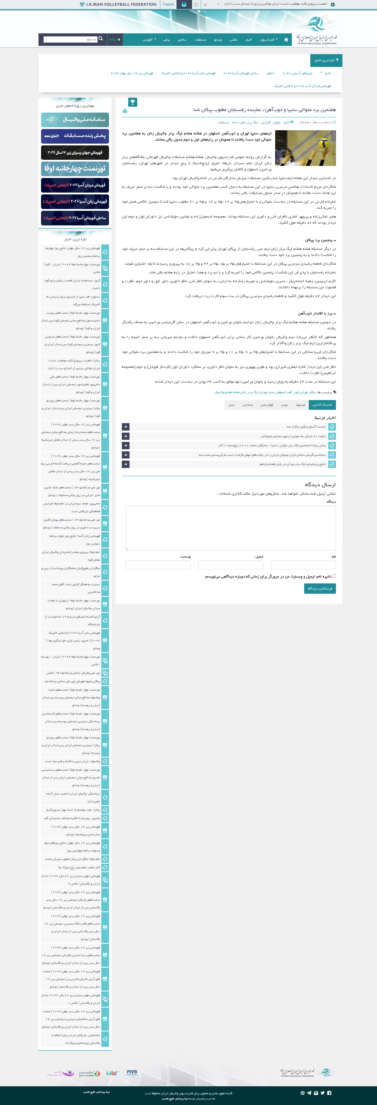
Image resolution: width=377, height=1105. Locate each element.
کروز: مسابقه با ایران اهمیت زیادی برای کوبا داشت (72, 284)
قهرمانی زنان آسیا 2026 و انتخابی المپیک (188, 73)
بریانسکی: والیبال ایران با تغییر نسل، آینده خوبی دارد (73, 797)
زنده (113, 39)
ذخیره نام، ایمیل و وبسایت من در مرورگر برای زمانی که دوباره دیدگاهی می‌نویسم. (268, 576)
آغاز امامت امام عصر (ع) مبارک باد (79, 867)
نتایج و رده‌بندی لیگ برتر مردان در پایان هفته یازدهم (293, 464)
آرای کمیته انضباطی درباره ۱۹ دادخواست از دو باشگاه (72, 620)
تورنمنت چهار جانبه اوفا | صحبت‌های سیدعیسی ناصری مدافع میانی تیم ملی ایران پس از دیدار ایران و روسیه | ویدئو (71, 777)
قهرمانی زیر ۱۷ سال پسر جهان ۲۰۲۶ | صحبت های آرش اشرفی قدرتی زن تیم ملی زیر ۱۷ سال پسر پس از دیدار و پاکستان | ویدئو (71, 979)
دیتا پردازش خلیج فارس (175, 1099)
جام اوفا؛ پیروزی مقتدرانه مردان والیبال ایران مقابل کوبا (71, 556)
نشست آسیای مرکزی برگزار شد (306, 426)
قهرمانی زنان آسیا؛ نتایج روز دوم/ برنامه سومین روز (74, 539)
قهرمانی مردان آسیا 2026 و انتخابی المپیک (302, 86)
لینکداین (248, 405)
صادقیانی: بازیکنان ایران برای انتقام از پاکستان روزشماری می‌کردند (75, 1039)
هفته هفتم (232, 392)
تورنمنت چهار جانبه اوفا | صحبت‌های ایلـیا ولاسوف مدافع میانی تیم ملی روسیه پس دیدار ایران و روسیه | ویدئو (71, 697)
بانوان (277, 122)
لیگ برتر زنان (250, 392)
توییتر (284, 405)
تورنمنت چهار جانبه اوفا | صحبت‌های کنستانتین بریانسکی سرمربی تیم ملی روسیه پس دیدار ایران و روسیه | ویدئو (71, 721)
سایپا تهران (267, 392)
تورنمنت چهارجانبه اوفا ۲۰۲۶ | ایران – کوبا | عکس (72, 268)
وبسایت (185, 556)
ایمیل (232, 405)
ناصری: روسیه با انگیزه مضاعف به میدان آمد (72, 818)
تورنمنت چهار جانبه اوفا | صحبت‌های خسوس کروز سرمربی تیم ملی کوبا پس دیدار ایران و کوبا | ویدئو (72, 344)
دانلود (270, 73)
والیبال (219, 392)
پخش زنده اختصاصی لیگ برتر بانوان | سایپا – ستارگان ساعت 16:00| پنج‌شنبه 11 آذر (272, 445)
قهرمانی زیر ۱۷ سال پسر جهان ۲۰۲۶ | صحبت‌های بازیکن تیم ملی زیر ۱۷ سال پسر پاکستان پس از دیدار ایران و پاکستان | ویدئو (71, 900)
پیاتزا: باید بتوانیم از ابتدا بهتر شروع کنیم (73, 809)
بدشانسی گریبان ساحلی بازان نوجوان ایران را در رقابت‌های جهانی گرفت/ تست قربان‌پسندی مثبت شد (262, 454)
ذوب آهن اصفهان (287, 392)
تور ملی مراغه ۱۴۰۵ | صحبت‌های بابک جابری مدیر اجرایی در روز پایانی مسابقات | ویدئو (72, 491)
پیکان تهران (308, 392)
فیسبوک (300, 405)
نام (334, 556)
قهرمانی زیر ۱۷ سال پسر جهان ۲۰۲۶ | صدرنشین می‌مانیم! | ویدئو (75, 830)
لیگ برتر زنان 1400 (244, 122)
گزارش (265, 122)
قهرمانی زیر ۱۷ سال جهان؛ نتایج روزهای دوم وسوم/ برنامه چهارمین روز (72, 846)
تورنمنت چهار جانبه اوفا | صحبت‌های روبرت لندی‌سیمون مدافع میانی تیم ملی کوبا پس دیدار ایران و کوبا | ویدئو (70, 320)
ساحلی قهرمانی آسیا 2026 (240, 73)
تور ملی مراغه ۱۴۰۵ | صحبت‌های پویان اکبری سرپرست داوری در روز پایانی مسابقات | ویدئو (71, 523)
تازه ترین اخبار (324, 60)
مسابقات (223, 122)
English (168, 4)
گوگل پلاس (267, 405)
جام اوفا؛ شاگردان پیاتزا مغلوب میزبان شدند (72, 859)
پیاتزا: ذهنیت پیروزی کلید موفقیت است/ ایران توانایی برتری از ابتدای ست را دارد (297, 3)
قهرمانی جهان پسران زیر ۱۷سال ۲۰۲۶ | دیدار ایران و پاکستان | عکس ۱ (70, 999)
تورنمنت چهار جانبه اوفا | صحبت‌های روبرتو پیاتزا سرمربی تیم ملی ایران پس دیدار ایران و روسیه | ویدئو (71, 745)
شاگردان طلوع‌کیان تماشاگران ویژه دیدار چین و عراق (70, 572)
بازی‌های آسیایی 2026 (297, 73)
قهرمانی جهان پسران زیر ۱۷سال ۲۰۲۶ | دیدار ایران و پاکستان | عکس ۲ (70, 879)
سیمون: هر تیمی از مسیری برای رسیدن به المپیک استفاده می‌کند (73, 300)
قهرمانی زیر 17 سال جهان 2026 (132, 73)
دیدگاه (331, 501)
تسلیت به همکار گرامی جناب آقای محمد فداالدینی (76, 588)
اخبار (327, 73)
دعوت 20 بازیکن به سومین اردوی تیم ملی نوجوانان (293, 436)
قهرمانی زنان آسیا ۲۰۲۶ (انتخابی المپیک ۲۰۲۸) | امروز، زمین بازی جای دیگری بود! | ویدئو (73, 640)
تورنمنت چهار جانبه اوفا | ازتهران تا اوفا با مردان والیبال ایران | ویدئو (74, 604)
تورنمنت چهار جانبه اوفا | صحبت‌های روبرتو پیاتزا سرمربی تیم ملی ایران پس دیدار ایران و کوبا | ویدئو (71, 408)
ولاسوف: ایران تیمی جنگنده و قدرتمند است (72, 761)
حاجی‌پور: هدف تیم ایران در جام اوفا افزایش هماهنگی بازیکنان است (71, 507)
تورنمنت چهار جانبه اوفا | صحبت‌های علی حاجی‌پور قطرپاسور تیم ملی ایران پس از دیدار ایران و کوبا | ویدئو (71, 384)
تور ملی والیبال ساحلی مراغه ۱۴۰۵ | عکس (73, 672)
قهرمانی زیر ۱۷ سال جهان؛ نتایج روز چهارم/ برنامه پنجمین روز (72, 252)
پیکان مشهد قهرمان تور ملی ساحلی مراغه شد (72, 681)
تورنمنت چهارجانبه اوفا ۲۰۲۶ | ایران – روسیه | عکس (70, 660)
